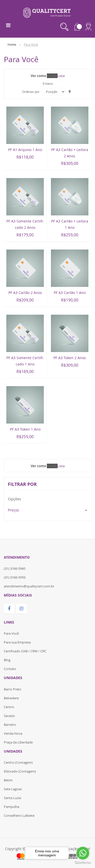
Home (12, 44)
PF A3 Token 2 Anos (69, 357)
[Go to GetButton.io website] (83, 862)
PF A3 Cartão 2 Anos (25, 292)
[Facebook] (9, 609)
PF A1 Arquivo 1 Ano (25, 149)
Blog (7, 660)
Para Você (11, 633)
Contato (10, 668)
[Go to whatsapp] (83, 853)
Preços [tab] (13, 510)
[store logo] (47, 12)
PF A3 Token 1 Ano (25, 429)
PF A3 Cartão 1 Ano (70, 292)
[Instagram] (21, 609)
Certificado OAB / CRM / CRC (25, 651)
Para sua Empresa (17, 642)
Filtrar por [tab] (22, 484)
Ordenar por (31, 92)
